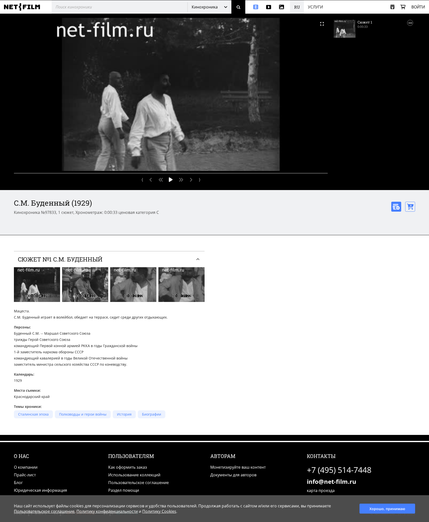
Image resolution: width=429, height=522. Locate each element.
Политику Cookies (159, 511)
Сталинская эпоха (33, 414)
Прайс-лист (25, 475)
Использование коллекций (134, 475)
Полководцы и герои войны (83, 414)
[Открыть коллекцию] (392, 7)
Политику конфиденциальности (107, 511)
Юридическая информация (40, 490)
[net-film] (24, 7)
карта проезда (321, 490)
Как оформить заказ (127, 467)
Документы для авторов (233, 475)
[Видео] (268, 7)
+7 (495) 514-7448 (339, 469)
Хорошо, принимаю (387, 508)
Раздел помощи (123, 490)
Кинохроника (205, 7)
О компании (25, 467)
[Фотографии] (282, 7)
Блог (18, 482)
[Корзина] (402, 7)
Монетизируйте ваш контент (238, 467)
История (124, 414)
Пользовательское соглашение (138, 482)
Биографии (151, 414)
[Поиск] (238, 7)
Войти (418, 7)
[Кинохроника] (253, 7)
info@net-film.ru (331, 481)
